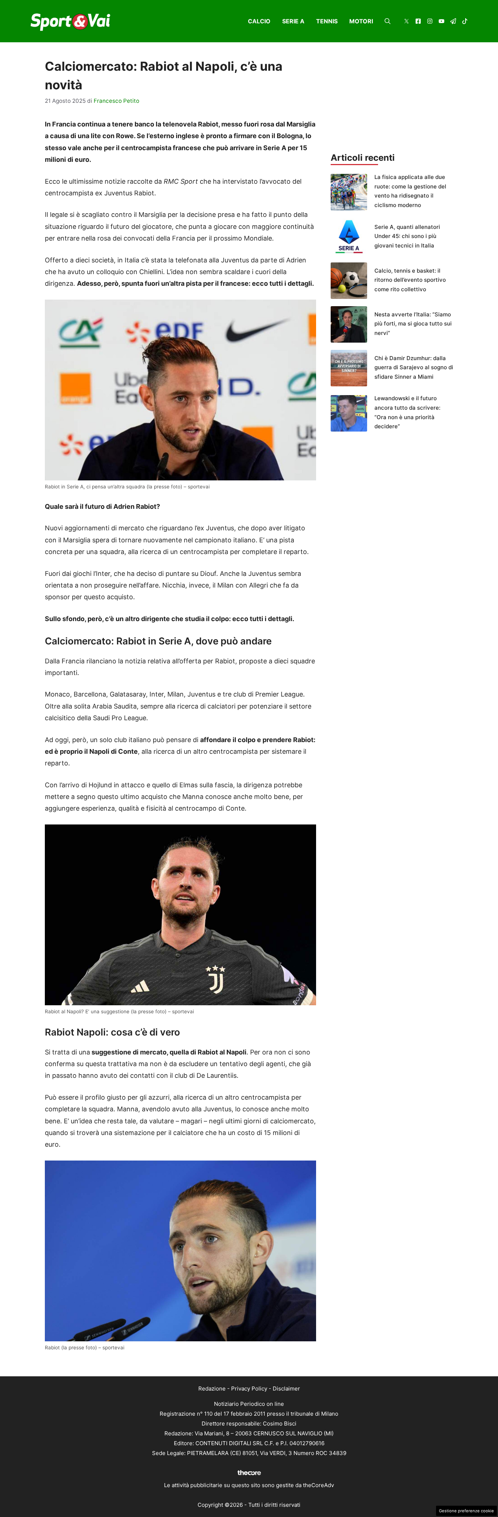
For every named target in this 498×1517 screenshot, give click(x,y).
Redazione (212, 1388)
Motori (361, 21)
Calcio (259, 21)
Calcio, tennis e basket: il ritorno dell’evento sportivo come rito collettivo (410, 280)
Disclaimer (286, 1388)
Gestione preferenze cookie (466, 1510)
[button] (387, 21)
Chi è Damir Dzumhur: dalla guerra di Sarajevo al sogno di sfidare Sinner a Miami (413, 367)
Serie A (293, 21)
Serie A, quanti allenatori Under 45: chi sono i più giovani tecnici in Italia (407, 236)
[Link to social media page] (406, 22)
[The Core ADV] (249, 1475)
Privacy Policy (249, 1388)
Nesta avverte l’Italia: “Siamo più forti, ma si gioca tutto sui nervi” (413, 323)
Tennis (327, 21)
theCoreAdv (318, 1485)
